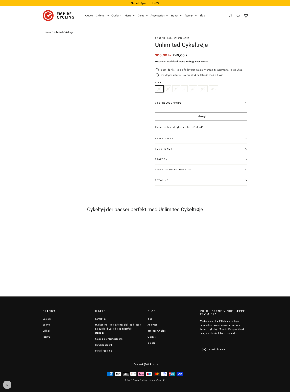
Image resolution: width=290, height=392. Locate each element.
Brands (175, 15)
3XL (213, 89)
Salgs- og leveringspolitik (109, 339)
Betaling (161, 180)
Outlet (115, 15)
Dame (141, 15)
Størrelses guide (168, 103)
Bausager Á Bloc (156, 331)
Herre (128, 15)
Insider (151, 343)
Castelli (160, 38)
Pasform (161, 159)
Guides (152, 337)
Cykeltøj (101, 15)
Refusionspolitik (104, 345)
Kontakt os (101, 319)
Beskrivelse (164, 138)
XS (159, 89)
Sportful (47, 325)
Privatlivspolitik (103, 351)
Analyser (152, 325)
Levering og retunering (173, 169)
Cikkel (46, 331)
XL (192, 89)
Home (48, 32)
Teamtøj (189, 15)
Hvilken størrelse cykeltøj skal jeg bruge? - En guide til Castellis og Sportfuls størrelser (118, 329)
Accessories (158, 15)
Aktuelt (89, 15)
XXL (203, 89)
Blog (202, 15)
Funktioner (163, 149)
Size (158, 82)
